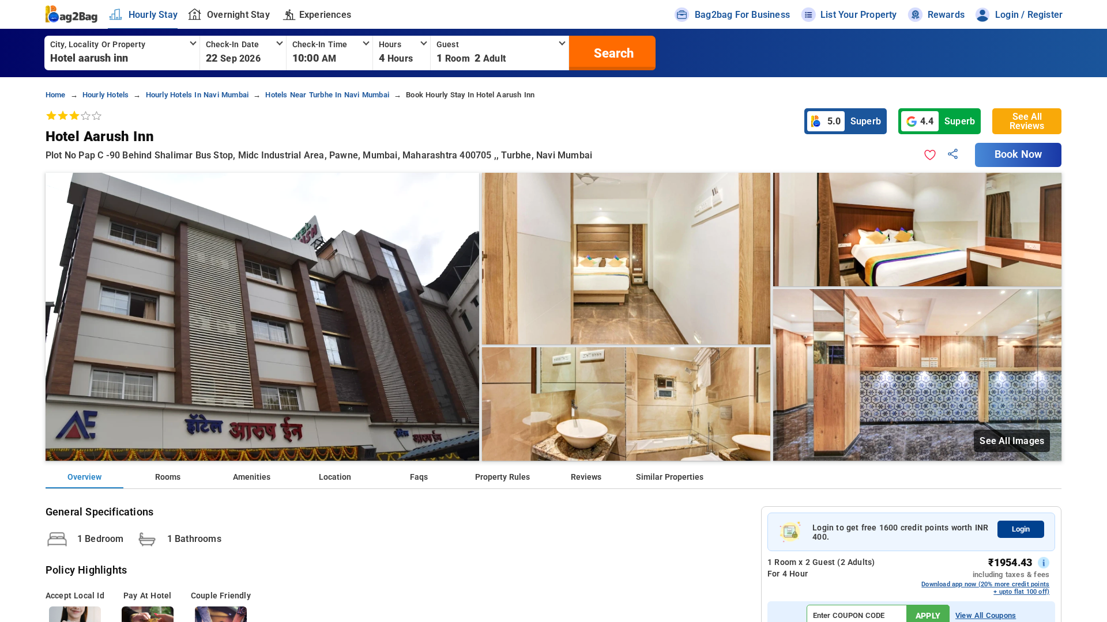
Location (335, 477)
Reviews (586, 477)
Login (1021, 529)
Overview (84, 477)
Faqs (419, 477)
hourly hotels (105, 94)
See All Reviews (1027, 121)
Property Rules (502, 477)
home (56, 94)
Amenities (251, 477)
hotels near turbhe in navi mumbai (327, 94)
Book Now (1018, 154)
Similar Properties (669, 477)
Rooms (167, 477)
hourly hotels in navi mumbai (197, 94)
